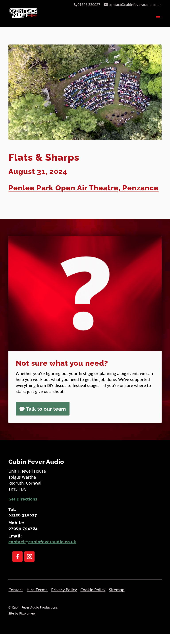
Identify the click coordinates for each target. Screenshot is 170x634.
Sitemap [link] (116, 589)
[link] (23, 17)
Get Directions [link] (22, 499)
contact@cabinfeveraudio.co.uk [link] (42, 541)
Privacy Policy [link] (64, 589)
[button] (158, 20)
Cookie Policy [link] (92, 589)
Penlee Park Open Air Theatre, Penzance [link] (83, 188)
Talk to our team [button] (46, 409)
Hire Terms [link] (37, 589)
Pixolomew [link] (27, 613)
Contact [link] (15, 589)
